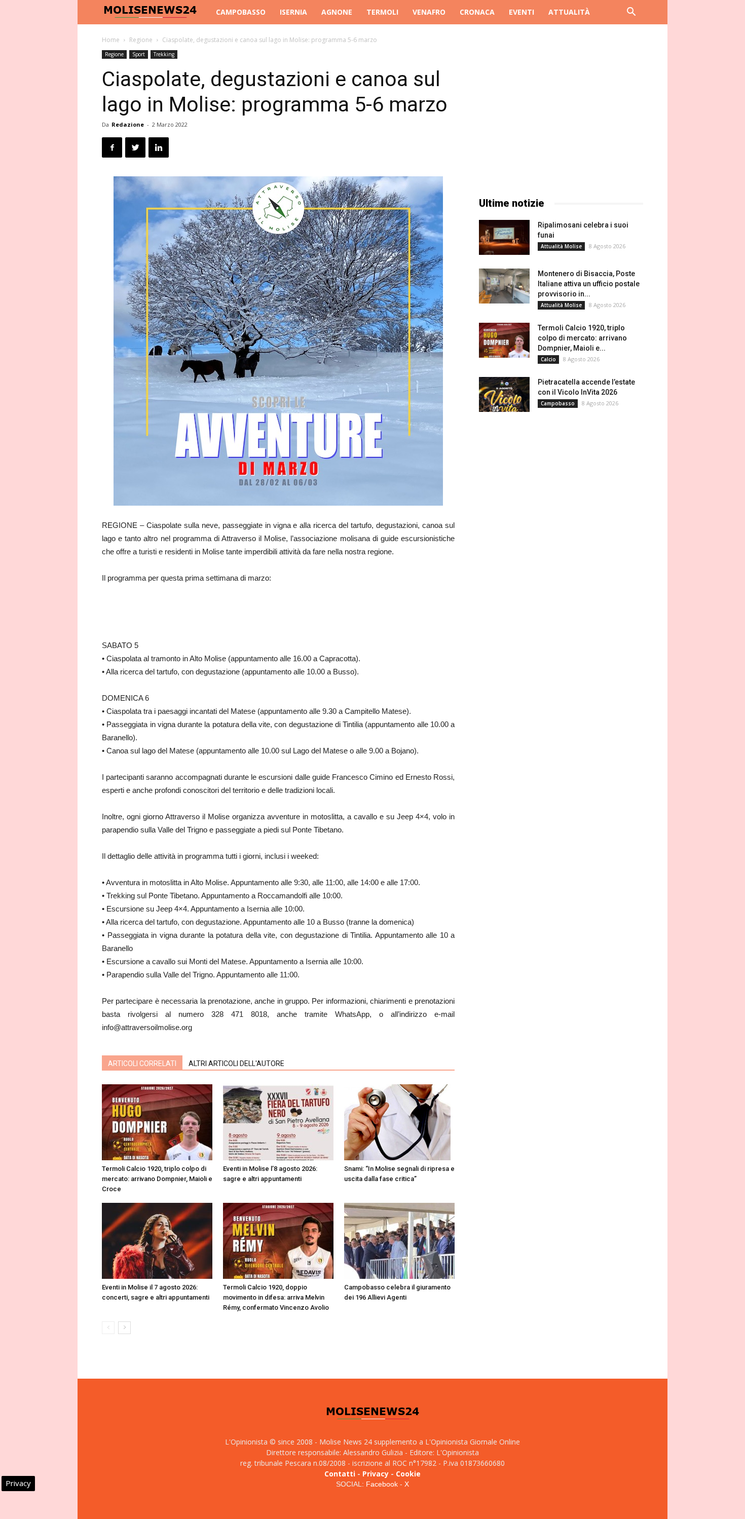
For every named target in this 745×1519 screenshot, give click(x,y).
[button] (631, 13)
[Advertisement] (278, 613)
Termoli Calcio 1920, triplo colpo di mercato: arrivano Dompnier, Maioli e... (582, 338)
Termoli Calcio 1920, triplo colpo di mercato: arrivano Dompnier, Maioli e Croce (157, 1179)
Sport (138, 54)
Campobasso (241, 12)
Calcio (548, 359)
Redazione (127, 124)
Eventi (521, 12)
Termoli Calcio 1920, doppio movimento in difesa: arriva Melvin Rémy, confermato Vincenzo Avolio (276, 1297)
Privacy (375, 1473)
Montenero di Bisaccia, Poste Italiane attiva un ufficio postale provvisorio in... (589, 284)
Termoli (382, 12)
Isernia (293, 12)
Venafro (429, 12)
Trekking (164, 54)
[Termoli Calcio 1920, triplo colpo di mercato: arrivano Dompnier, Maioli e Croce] (157, 1122)
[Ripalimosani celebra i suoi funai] (504, 237)
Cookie (408, 1473)
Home (111, 39)
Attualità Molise (561, 246)
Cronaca (477, 12)
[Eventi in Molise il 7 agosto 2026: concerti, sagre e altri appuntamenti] (157, 1241)
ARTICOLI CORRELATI (142, 1063)
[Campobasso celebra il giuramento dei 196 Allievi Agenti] (399, 1241)
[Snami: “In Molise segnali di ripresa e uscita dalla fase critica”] (399, 1122)
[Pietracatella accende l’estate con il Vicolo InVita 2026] (504, 394)
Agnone (336, 12)
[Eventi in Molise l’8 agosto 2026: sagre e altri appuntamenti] (278, 1122)
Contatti (339, 1473)
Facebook (382, 1484)
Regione (141, 39)
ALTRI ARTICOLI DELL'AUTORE (236, 1063)
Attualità (569, 12)
